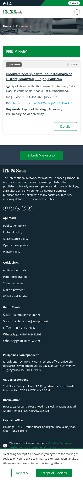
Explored (28, 109)
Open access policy (15, 245)
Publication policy (14, 225)
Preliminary (14, 114)
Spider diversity (33, 114)
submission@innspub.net (31, 321)
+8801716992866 (24, 328)
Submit (74, 3)
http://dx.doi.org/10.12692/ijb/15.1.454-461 (43, 103)
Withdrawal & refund (16, 296)
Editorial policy (12, 232)
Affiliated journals (14, 270)
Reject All (22, 473)
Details (65, 126)
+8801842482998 (30, 334)
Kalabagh (41, 109)
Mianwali (55, 109)
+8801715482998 (30, 341)
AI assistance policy (15, 238)
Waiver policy (11, 252)
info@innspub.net (28, 315)
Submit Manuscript (41, 155)
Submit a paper (13, 283)
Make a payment (14, 290)
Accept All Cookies (54, 473)
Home (7, 26)
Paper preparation (15, 277)
